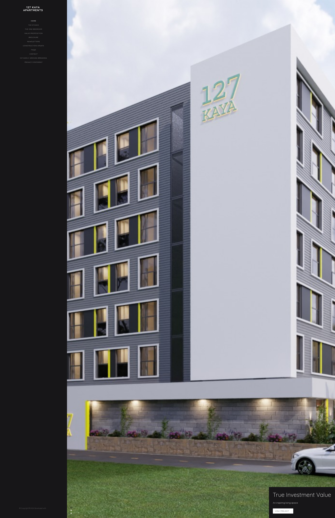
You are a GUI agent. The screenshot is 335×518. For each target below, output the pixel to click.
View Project (282, 511)
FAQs (33, 50)
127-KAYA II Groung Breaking (33, 58)
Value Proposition (33, 33)
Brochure (33, 37)
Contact (33, 54)
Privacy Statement (34, 62)
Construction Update (33, 46)
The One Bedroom (33, 29)
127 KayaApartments (33, 9)
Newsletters (33, 41)
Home (33, 21)
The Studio (33, 25)
